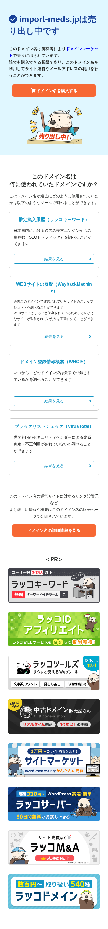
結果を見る (54, 259)
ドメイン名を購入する (57, 90)
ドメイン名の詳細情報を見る (53, 530)
